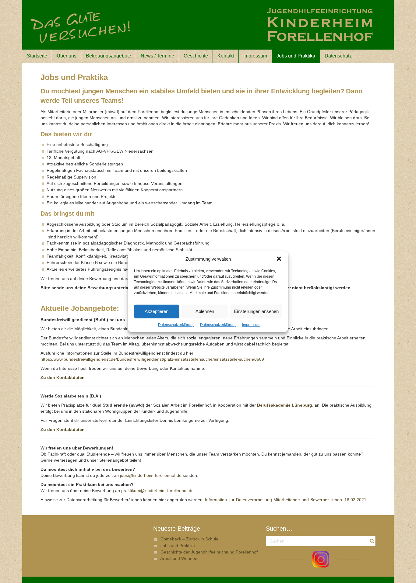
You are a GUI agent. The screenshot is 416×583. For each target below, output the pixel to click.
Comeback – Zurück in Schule (189, 538)
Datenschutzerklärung (176, 325)
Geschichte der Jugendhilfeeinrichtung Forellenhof (209, 552)
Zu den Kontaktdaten (63, 429)
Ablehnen (205, 311)
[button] (279, 259)
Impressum (251, 325)
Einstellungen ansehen (256, 311)
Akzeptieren (156, 311)
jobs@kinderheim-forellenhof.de (151, 475)
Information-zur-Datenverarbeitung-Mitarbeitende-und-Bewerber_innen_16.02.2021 (285, 499)
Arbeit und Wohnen (178, 558)
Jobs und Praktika (177, 545)
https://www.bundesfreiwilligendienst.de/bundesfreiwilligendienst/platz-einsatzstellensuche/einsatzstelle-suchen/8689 (152, 359)
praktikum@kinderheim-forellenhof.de (157, 490)
